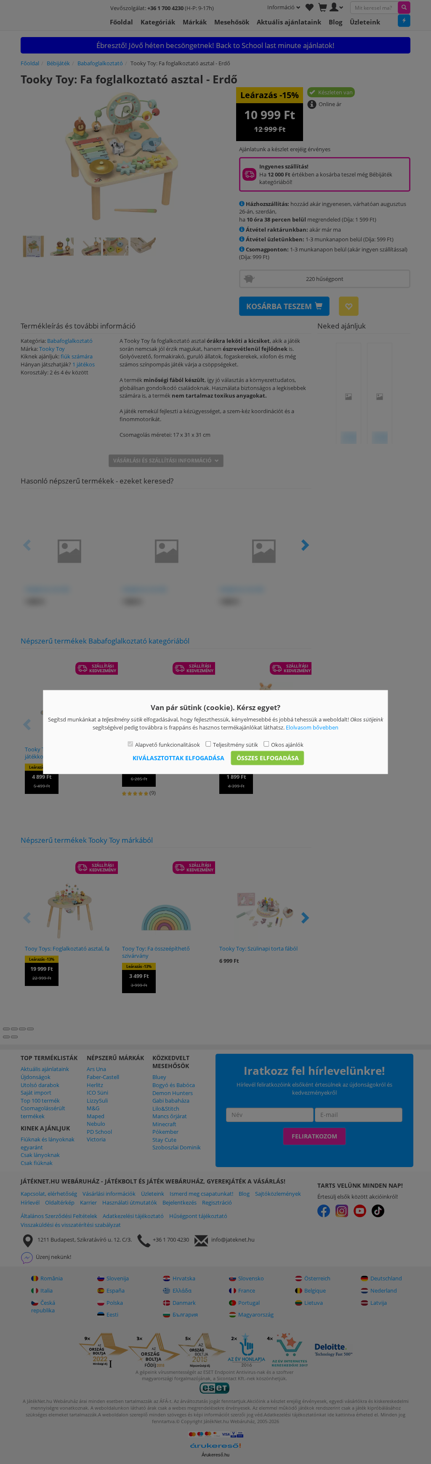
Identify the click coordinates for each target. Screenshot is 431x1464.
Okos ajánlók (287, 744)
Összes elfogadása (268, 757)
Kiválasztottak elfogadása (178, 757)
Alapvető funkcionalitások (167, 744)
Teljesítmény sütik (235, 744)
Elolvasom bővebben (312, 727)
